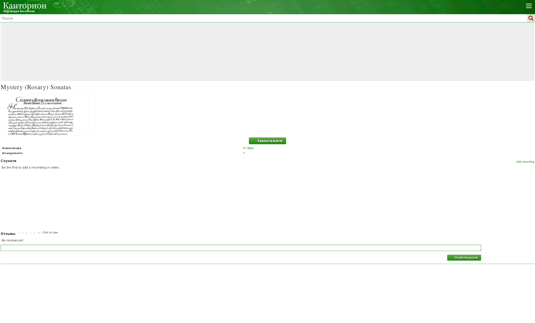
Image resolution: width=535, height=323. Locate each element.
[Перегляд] (267, 114)
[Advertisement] (267, 51)
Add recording (525, 161)
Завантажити (269, 141)
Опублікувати (466, 257)
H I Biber (248, 148)
